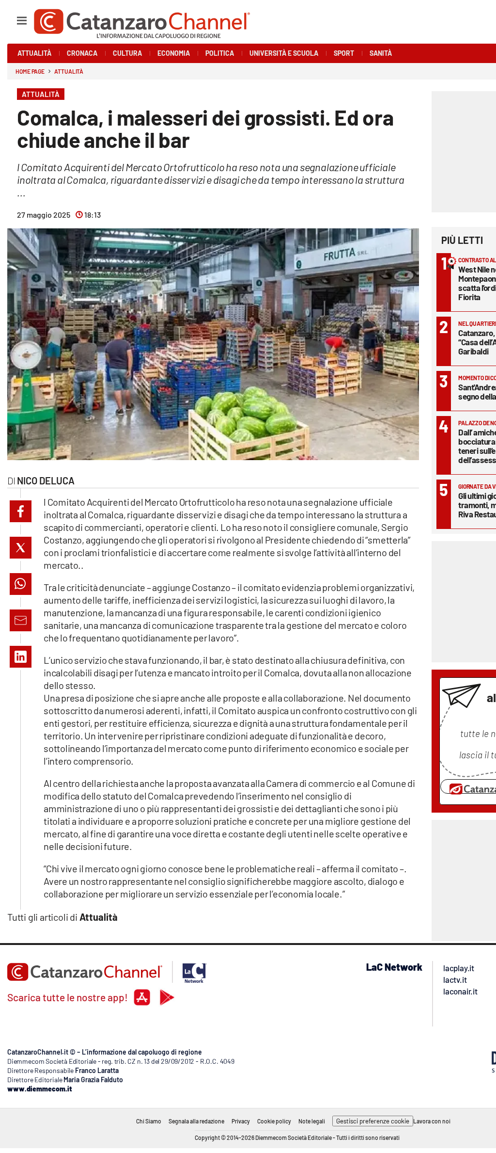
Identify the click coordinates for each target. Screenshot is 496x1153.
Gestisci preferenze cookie (372, 1121)
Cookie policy (274, 1121)
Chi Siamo (148, 1121)
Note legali (311, 1121)
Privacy (241, 1121)
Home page (30, 71)
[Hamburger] (12, 16)
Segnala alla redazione (196, 1121)
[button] (20, 511)
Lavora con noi (431, 1121)
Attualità (68, 71)
